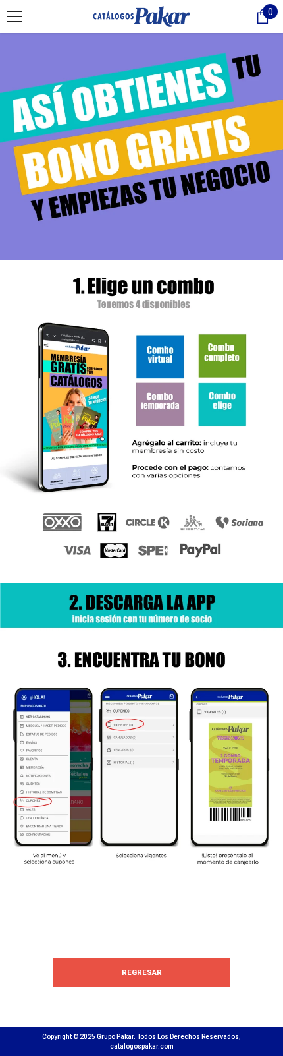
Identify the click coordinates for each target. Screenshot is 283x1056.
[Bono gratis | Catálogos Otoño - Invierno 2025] (141, 146)
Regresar (142, 972)
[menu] (14, 16)
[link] (141, 421)
